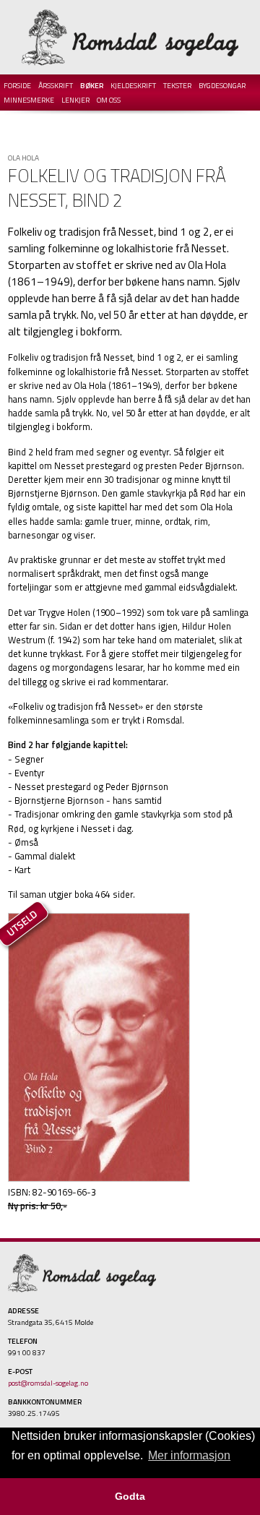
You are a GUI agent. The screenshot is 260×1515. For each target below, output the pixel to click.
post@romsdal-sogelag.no (48, 1383)
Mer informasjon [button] (189, 1455)
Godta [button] (130, 1496)
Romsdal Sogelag (130, 37)
